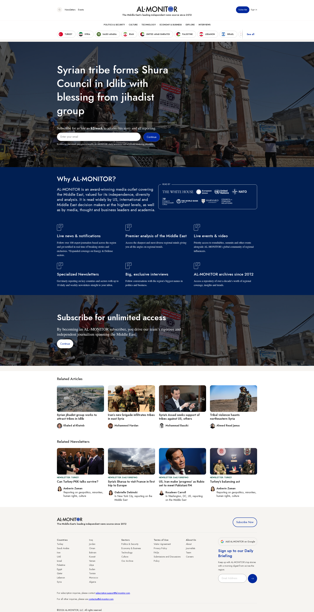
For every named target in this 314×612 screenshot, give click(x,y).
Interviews (204, 25)
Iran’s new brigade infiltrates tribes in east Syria (131, 417)
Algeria (92, 581)
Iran (59, 552)
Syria (59, 581)
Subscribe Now (244, 522)
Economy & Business (171, 25)
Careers (189, 556)
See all (250, 34)
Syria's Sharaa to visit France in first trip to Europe (131, 483)
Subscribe (242, 9)
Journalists (190, 548)
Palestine (61, 565)
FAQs (156, 552)
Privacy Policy (160, 548)
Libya (91, 565)
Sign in (254, 9)
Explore (190, 25)
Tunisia (92, 573)
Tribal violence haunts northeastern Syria (225, 417)
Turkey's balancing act (225, 481)
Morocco (93, 577)
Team (188, 552)
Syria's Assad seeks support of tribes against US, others (179, 417)
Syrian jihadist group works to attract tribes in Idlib (77, 417)
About (189, 544)
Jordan (92, 544)
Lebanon (61, 577)
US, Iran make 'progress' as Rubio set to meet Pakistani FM (181, 483)
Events (81, 9)
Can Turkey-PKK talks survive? (77, 481)
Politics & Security (114, 25)
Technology (148, 25)
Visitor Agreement (162, 544)
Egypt (59, 569)
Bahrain (92, 552)
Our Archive (127, 561)
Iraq (91, 540)
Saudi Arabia (63, 548)
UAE (59, 556)
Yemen (92, 561)
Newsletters (70, 9)
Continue (65, 344)
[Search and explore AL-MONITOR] (59, 9)
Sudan (92, 569)
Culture (133, 25)
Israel (59, 561)
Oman (92, 548)
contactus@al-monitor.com (101, 599)
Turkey (60, 544)
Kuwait (92, 556)
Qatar (59, 573)
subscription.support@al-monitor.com (113, 593)
